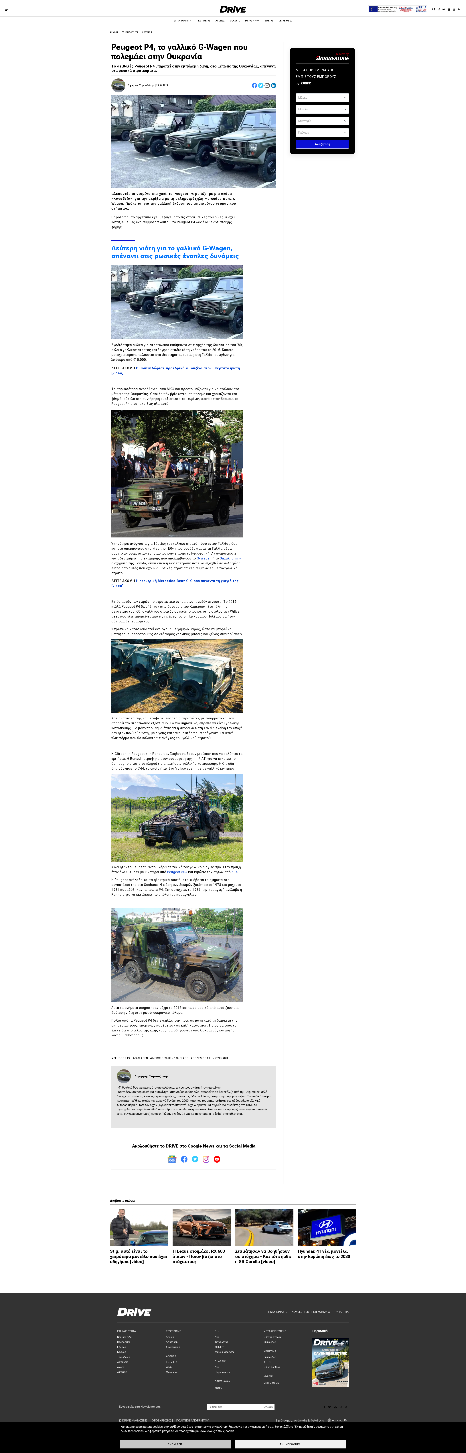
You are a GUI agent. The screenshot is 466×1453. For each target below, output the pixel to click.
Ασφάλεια (122, 1362)
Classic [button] (220, 1361)
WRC (169, 1367)
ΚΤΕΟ (267, 1362)
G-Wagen (204, 558)
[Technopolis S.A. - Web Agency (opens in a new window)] (336, 1420)
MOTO (218, 1388)
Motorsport (172, 1372)
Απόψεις (122, 1372)
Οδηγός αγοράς (272, 1337)
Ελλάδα (121, 1347)
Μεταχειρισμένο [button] (275, 1331)
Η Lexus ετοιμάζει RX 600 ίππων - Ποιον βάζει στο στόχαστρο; (199, 1256)
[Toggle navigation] (7, 9)
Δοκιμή (170, 1337)
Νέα (217, 1337)
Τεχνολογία (123, 1357)
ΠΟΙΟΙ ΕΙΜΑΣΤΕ (278, 1312)
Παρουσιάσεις (222, 1372)
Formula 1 (171, 1362)
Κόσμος (147, 32)
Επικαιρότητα (182, 20)
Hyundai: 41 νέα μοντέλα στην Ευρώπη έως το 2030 (324, 1254)
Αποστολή (171, 1342)
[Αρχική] (233, 9)
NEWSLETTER (300, 1312)
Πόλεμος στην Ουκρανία (211, 1058)
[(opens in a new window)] (440, 9)
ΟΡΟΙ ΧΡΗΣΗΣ (161, 1420)
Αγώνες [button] (171, 1356)
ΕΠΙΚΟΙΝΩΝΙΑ (321, 1312)
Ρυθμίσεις (175, 1444)
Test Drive (203, 20)
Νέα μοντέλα (124, 1337)
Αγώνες (220, 20)
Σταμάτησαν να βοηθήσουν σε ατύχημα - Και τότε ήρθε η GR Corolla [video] (263, 1256)
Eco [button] (217, 1331)
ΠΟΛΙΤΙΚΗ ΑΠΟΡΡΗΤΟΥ (192, 1420)
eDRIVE (269, 20)
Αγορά (121, 1367)
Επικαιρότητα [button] (126, 1331)
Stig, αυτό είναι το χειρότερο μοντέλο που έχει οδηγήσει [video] (138, 1256)
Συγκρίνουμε (173, 1347)
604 (235, 872)
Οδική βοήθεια (272, 1367)
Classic (235, 20)
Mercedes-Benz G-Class (170, 1058)
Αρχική (114, 32)
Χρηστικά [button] (270, 1351)
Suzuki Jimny (230, 558)
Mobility (219, 1347)
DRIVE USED (286, 20)
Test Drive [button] (173, 1331)
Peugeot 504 (177, 872)
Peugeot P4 (122, 1058)
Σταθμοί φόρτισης (224, 1352)
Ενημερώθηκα (290, 1444)
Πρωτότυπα (123, 1342)
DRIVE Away (252, 20)
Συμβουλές (270, 1342)
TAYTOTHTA (341, 1312)
